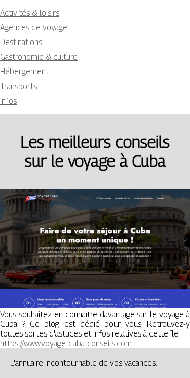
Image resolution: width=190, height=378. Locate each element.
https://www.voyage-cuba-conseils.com (66, 343)
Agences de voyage (33, 27)
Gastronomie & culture (39, 57)
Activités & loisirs (29, 13)
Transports (18, 86)
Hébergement (24, 71)
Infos (8, 101)
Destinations (21, 42)
